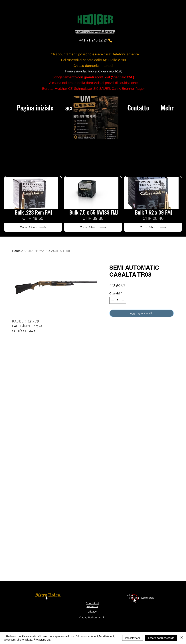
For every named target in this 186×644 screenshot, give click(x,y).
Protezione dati (42, 639)
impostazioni (132, 638)
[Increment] (123, 300)
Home (16, 251)
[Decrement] (112, 300)
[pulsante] (48, 597)
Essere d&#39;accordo (161, 638)
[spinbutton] (118, 300)
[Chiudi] (181, 638)
